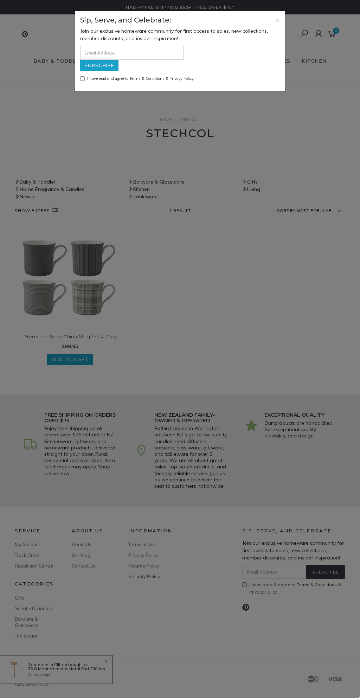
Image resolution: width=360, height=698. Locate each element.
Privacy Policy (181, 78)
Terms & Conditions (147, 78)
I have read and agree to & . (141, 78)
